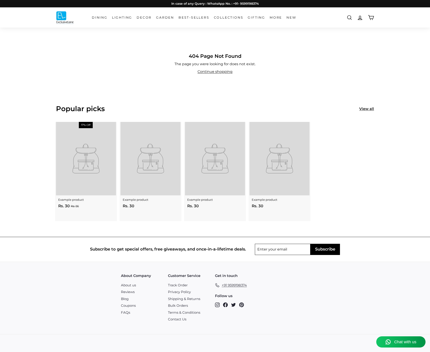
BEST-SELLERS (193, 17)
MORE (276, 17)
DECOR (144, 17)
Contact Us (177, 319)
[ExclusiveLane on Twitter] (233, 304)
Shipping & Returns (184, 299)
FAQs (125, 312)
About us (128, 285)
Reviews (128, 292)
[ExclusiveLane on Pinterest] (241, 304)
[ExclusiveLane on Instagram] (217, 304)
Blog (125, 299)
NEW (291, 17)
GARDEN (165, 17)
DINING (100, 17)
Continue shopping (215, 71)
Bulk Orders (178, 305)
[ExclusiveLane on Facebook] (225, 304)
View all (366, 109)
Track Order (178, 285)
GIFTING (256, 17)
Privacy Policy (179, 292)
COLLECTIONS (228, 17)
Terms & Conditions (184, 312)
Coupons (128, 305)
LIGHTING (122, 17)
